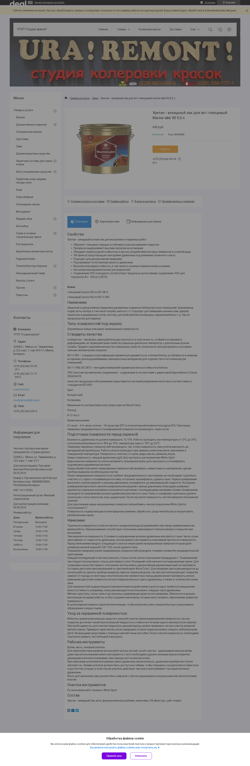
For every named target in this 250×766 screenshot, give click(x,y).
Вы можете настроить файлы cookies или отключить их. (123, 747)
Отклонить (141, 755)
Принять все (114, 755)
